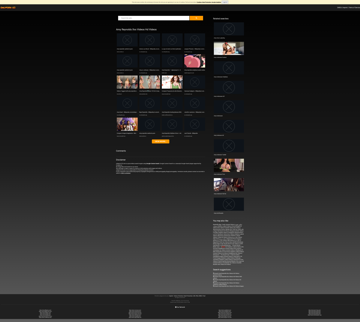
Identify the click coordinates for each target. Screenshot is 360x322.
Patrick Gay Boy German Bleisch (226, 261)
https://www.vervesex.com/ (135, 310)
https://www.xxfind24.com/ (135, 315)
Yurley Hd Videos (222, 237)
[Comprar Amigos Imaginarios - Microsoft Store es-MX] (127, 130)
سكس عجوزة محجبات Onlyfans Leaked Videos (227, 225)
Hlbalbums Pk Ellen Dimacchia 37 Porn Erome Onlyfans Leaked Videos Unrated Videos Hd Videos (228, 251)
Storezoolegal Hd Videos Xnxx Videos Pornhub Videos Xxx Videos (227, 226)
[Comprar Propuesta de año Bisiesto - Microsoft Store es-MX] (172, 88)
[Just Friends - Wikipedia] (194, 130)
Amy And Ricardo (218, 213)
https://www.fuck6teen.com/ (225, 311)
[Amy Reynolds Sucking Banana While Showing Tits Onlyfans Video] (172, 109)
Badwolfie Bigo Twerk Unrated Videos (223, 224)
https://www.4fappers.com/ (45, 310)
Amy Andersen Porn (219, 174)
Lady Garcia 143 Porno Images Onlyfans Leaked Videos (227, 257)
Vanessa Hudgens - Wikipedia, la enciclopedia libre (198, 91)
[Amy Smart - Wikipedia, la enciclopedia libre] (127, 109)
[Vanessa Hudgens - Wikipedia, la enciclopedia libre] (194, 88)
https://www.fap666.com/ (45, 315)
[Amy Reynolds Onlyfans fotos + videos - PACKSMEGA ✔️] (172, 130)
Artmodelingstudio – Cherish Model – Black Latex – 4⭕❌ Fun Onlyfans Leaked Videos (227, 246)
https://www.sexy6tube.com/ (225, 310)
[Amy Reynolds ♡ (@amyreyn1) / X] (172, 67)
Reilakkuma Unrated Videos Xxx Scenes (229, 248)
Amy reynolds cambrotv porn (125, 49)
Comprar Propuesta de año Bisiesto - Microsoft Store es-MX (178, 91)
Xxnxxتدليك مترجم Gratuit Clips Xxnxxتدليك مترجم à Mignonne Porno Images (227, 238)
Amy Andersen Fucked (220, 57)
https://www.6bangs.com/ (45, 312)
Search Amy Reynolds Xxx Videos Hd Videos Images (229, 286)
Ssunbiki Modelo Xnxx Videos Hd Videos (227, 263)
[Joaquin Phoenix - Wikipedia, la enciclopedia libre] (194, 46)
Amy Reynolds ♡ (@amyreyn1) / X (171, 70)
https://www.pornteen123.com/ (225, 315)
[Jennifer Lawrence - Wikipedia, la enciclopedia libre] (194, 109)
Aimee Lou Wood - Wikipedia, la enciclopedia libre (153, 49)
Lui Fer (215, 234)
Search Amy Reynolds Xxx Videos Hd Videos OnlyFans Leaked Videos (226, 283)
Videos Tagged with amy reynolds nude (128, 91)
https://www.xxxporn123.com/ (135, 313)
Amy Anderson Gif (219, 135)
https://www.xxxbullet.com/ (135, 311)
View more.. (160, 141)
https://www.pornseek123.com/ (225, 312)
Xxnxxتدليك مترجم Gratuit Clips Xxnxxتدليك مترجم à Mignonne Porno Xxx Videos (227, 241)
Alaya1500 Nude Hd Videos (221, 231)
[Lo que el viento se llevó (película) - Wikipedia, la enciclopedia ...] (172, 46)
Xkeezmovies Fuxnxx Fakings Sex (222, 229)
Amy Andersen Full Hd (220, 194)
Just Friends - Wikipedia (191, 133)
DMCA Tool (202, 296)
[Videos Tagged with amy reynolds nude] (127, 88)
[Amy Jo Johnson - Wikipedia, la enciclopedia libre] (149, 67)
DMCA (339, 7)
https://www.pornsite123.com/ (45, 316)
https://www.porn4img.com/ (315, 313)
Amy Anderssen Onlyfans (221, 77)
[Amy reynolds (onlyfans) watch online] (194, 67)
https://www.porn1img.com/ (315, 310)
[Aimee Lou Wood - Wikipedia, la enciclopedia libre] (149, 46)
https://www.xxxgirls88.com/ (135, 317)
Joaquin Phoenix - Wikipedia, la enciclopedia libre (198, 49)
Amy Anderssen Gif (219, 96)
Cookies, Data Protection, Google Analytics (209, 2)
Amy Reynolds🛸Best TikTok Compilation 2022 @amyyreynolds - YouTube (160, 91)
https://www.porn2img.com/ (315, 311)
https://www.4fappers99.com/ (45, 311)
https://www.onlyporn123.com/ (225, 317)
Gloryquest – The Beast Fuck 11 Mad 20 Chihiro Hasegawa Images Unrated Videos (226, 255)
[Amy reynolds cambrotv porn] (127, 46)
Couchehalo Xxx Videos (229, 263)
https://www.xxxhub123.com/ (135, 312)
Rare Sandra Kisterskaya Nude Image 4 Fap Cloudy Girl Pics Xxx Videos (228, 242)
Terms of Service (354, 7)
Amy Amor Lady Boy (219, 38)
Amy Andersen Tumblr (220, 155)
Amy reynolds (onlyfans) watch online (194, 70)
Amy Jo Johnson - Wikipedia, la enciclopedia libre (153, 70)
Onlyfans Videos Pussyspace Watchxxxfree (230, 232)
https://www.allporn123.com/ (225, 316)
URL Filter (195, 296)
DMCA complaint (125, 173)
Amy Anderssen (218, 116)
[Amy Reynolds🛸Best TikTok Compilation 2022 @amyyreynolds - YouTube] (149, 88)
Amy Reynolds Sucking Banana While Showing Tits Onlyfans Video (180, 112)
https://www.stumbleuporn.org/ (315, 315)
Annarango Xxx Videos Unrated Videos (224, 250)
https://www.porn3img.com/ (315, 312)
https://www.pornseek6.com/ (225, 313)
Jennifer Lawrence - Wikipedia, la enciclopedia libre (198, 112)
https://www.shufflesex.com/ (45, 317)
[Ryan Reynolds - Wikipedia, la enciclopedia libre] (149, 109)
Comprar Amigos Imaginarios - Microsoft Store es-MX (131, 133)
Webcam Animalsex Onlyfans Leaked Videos (226, 258)
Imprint (345, 7)
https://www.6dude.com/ (45, 313)
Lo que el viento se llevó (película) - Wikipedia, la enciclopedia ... (179, 49)
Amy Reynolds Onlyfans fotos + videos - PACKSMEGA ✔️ (177, 133)
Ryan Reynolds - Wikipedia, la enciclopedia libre (152, 112)
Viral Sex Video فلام (238, 229)
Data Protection (188, 296)
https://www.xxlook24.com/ (135, 316)
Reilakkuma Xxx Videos (235, 253)
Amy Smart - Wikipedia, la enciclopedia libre (129, 112)
